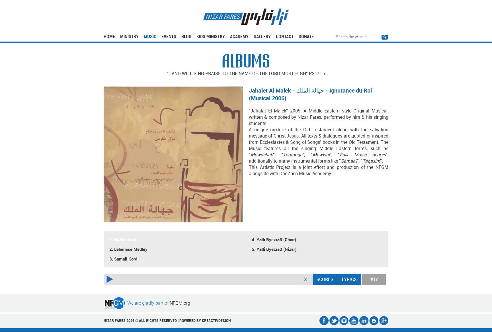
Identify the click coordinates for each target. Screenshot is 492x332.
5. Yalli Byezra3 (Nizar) (274, 249)
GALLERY (262, 36)
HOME (109, 36)
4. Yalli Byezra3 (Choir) (274, 239)
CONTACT (285, 36)
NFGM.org (180, 303)
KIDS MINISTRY (210, 36)
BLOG (186, 36)
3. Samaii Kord (123, 259)
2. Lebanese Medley (128, 249)
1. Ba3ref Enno (123, 239)
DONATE (306, 36)
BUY (373, 279)
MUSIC (150, 36)
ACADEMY (239, 36)
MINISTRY (129, 36)
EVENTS (168, 36)
